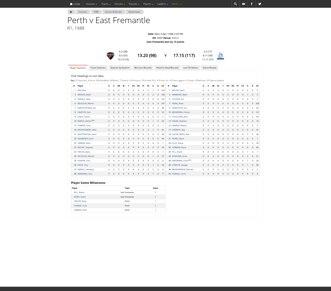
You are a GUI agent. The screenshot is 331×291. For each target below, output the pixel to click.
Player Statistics (78, 67)
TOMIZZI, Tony (84, 125)
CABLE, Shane (84, 116)
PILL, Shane (177, 151)
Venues (118, 4)
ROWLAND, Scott (179, 156)
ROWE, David (178, 138)
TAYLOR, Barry (84, 151)
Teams (104, 4)
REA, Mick (82, 90)
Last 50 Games (190, 67)
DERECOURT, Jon (179, 108)
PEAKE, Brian (177, 103)
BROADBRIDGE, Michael (182, 169)
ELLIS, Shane (177, 143)
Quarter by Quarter (120, 67)
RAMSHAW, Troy (85, 173)
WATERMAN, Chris (180, 160)
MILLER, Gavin (178, 90)
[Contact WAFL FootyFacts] (244, 4)
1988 (96, 11)
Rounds (133, 4)
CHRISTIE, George (179, 165)
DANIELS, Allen (84, 99)
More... (176, 4)
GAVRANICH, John (85, 138)
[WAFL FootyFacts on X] (260, 4)
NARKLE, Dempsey (86, 169)
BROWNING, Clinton (181, 112)
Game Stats (134, 11)
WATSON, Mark (84, 94)
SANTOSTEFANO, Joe (87, 108)
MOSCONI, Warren (86, 103)
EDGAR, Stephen (179, 121)
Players (147, 4)
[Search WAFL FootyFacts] (235, 4)
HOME (76, 4)
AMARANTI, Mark (179, 94)
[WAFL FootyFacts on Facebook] (252, 4)
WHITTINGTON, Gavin (87, 134)
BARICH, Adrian (84, 121)
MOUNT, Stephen (85, 147)
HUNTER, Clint (84, 160)
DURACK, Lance (179, 173)
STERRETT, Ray (178, 129)
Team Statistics (98, 67)
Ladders (161, 4)
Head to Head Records (167, 67)
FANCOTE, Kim (84, 112)
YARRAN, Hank (84, 143)
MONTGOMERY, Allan (87, 129)
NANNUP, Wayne (179, 125)
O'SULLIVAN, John (180, 116)
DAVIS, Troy (83, 165)
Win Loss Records (143, 67)
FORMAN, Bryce (179, 147)
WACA (175, 37)
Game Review (210, 67)
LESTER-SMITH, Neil (180, 134)
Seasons (90, 4)
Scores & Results (113, 11)
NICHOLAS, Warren (86, 156)
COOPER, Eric (178, 99)
